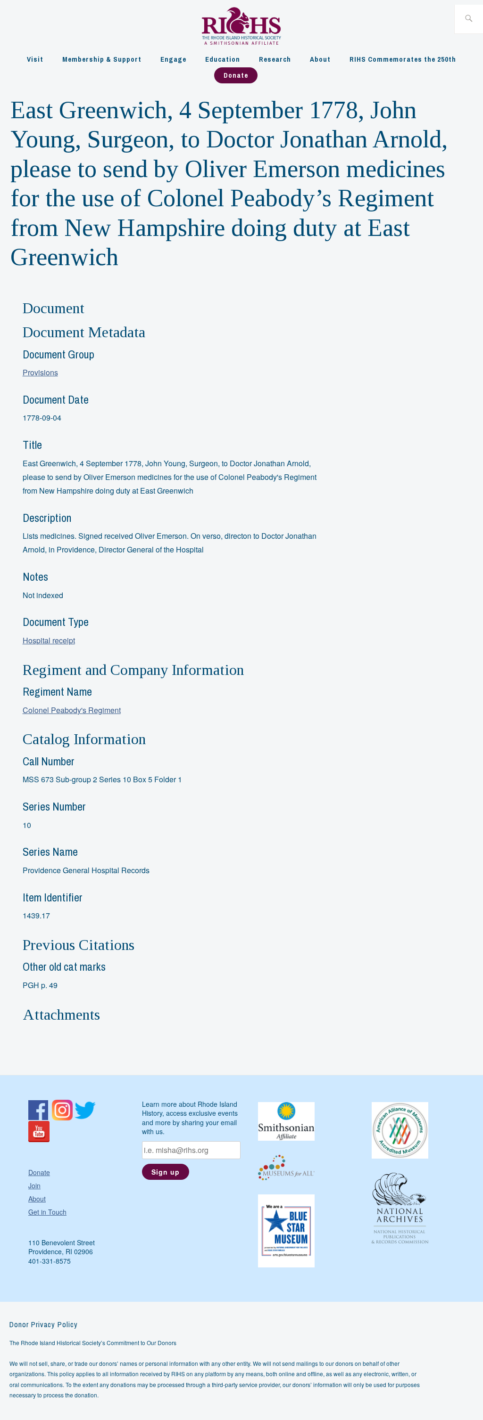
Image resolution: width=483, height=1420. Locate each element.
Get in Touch (47, 1212)
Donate (236, 75)
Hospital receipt (49, 640)
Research (275, 59)
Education (222, 59)
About (320, 59)
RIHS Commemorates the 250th (403, 59)
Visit (35, 59)
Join (34, 1185)
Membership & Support (102, 59)
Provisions (40, 372)
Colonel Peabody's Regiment (72, 710)
